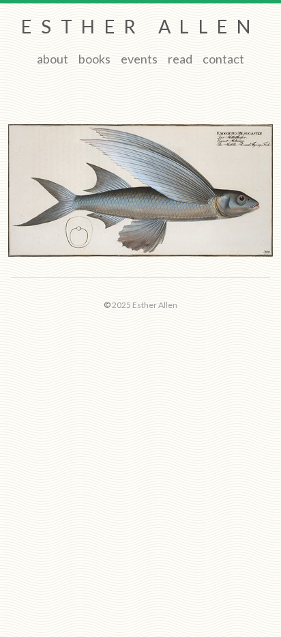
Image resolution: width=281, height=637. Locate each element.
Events (139, 58)
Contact (223, 58)
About (52, 58)
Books (94, 58)
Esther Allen (140, 26)
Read (180, 58)
